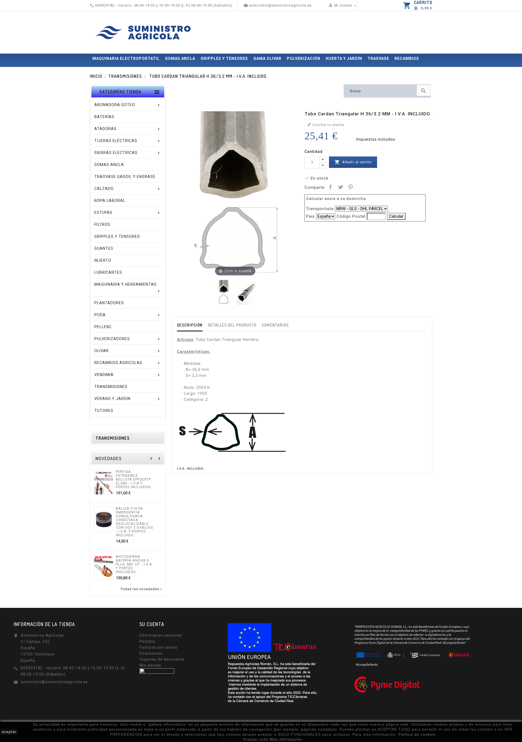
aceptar (9, 731)
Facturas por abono (158, 647)
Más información (286, 739)
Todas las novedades (141, 589)
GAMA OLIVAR (267, 58)
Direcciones (150, 653)
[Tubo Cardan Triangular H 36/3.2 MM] (246, 292)
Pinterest (350, 187)
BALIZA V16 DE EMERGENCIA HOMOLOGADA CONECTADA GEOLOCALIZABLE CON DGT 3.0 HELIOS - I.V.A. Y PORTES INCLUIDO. (134, 522)
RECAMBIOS (406, 58)
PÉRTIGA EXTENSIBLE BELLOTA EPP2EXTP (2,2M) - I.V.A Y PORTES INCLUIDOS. (134, 479)
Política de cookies (417, 734)
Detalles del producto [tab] (232, 325)
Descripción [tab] (190, 325)
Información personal (160, 635)
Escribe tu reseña (325, 124)
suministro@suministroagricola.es (54, 682)
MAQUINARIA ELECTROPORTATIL (126, 58)
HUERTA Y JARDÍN (344, 58)
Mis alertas (150, 665)
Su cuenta (151, 624)
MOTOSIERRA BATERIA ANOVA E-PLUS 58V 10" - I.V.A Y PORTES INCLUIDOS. (134, 564)
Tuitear (340, 187)
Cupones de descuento (161, 659)
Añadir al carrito (353, 162)
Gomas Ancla (180, 58)
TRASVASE (378, 58)
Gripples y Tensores (224, 58)
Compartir (330, 187)
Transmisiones (112, 438)
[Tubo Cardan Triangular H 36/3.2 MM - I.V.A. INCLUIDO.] (224, 292)
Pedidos (147, 641)
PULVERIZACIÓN (303, 58)
